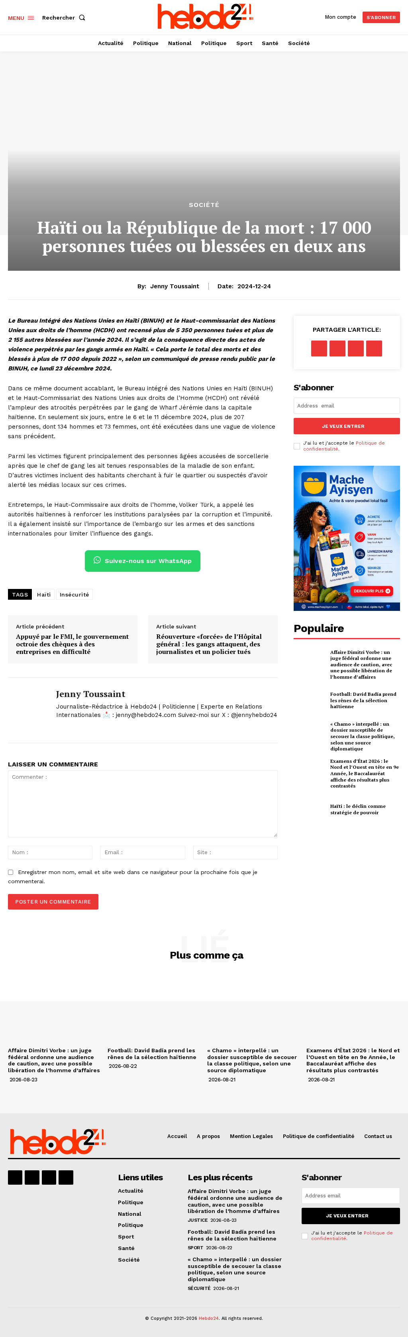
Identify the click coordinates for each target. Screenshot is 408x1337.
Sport (196, 1247)
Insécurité (74, 594)
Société (204, 205)
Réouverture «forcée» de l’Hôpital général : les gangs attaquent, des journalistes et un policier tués (209, 644)
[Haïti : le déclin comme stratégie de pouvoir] (310, 809)
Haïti (44, 594)
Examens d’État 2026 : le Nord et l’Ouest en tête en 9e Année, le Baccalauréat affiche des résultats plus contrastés (364, 773)
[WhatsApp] (374, 348)
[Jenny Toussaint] (27, 710)
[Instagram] (32, 1177)
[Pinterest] (356, 348)
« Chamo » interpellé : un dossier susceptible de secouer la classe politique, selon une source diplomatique (362, 736)
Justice (198, 1220)
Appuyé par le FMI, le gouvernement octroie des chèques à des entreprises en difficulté (72, 644)
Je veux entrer (343, 426)
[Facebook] (319, 348)
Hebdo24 (209, 1318)
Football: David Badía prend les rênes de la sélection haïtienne (363, 700)
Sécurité (199, 1288)
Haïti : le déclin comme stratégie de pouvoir (358, 809)
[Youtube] (66, 1177)
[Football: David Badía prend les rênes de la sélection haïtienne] (310, 700)
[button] (65, 17)
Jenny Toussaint (174, 286)
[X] (59, 728)
